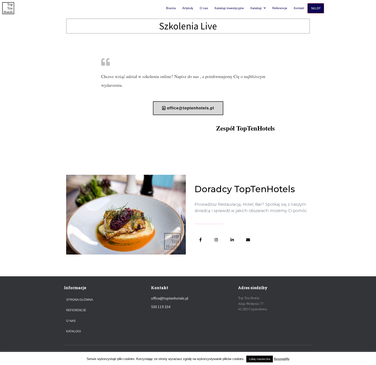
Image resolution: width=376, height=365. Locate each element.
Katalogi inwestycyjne (229, 8)
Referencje (279, 8)
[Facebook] (200, 240)
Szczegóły (281, 359)
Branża (171, 8)
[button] (188, 108)
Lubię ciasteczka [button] (259, 359)
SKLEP (316, 8)
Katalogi (256, 8)
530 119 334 (160, 306)
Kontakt (299, 8)
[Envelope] (248, 240)
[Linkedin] (232, 240)
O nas (204, 8)
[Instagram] (216, 240)
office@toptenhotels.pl (169, 298)
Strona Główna (79, 299)
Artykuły (187, 8)
